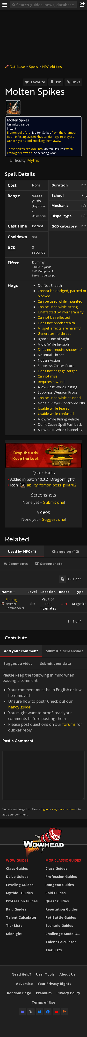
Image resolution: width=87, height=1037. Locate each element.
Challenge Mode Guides (63, 933)
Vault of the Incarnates (48, 604)
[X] (31, 1011)
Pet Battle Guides (60, 917)
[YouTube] (56, 1011)
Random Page (19, 993)
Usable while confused (56, 413)
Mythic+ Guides (19, 893)
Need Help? (21, 974)
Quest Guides (57, 901)
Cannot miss (48, 376)
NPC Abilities (52, 66)
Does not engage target (57, 370)
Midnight (14, 933)
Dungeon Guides (59, 884)
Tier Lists (14, 925)
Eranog (11, 599)
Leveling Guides (20, 884)
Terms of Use (43, 1002)
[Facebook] (47, 1011)
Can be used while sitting (58, 306)
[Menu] (5, 5)
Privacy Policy (68, 993)
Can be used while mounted (60, 301)
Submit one (53, 502)
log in (44, 809)
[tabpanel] (43, 600)
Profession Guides (22, 901)
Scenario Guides (59, 925)
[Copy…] (62, 579)
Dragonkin (79, 604)
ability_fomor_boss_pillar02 (51, 485)
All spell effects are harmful (59, 328)
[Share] (82, 5)
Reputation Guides (61, 909)
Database (17, 66)
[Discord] (22, 1011)
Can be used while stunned (59, 397)
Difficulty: (18, 160)
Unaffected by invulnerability (60, 312)
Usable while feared (54, 408)
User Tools (45, 974)
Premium (44, 993)
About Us (67, 974)
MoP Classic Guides (63, 860)
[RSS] (64, 1011)
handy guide (19, 707)
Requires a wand (51, 381)
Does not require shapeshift (60, 349)
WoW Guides (17, 860)
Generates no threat (54, 333)
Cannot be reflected (54, 317)
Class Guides (17, 868)
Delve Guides (17, 876)
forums (69, 724)
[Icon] (13, 107)
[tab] (22, 551)
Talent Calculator (21, 917)
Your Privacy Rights (54, 983)
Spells (33, 66)
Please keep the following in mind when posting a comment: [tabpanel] (43, 744)
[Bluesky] (39, 1011)
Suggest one (53, 519)
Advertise (24, 983)
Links (76, 82)
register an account (64, 809)
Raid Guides (16, 909)
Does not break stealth (56, 322)
